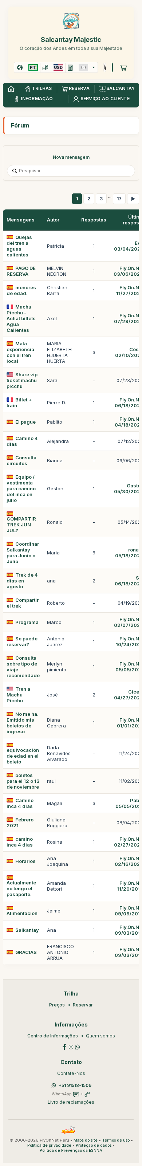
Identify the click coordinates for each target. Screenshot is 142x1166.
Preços (57, 1005)
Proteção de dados (93, 1145)
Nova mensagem (71, 157)
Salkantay (27, 930)
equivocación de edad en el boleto (23, 756)
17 (119, 198)
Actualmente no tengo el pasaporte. (21, 888)
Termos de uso (116, 1140)
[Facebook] (64, 1046)
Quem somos (100, 1036)
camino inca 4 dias (20, 842)
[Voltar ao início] (11, 89)
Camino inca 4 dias (20, 803)
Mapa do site (86, 1140)
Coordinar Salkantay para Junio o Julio (23, 552)
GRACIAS (26, 952)
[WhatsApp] (77, 1046)
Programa (27, 622)
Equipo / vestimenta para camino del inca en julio (21, 488)
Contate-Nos (71, 1073)
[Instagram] (71, 1046)
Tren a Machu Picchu (18, 694)
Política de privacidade (49, 1145)
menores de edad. (21, 290)
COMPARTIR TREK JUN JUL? (21, 524)
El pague (25, 422)
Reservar (83, 1005)
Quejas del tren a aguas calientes (19, 246)
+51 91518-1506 (75, 1085)
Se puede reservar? (22, 641)
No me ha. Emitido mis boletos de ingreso (23, 722)
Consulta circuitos (21, 460)
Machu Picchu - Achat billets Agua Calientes (21, 318)
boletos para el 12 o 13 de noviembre (23, 781)
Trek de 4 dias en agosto (22, 580)
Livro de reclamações (71, 1102)
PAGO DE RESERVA (21, 271)
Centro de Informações (52, 1036)
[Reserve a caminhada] (123, 67)
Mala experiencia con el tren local (20, 352)
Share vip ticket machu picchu (22, 380)
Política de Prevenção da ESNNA (71, 1150)
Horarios (25, 861)
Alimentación (22, 913)
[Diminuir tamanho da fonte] (104, 67)
